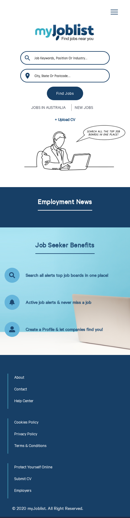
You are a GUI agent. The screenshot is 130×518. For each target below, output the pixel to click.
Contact (20, 389)
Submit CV (22, 478)
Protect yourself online (33, 466)
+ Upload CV (65, 119)
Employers (22, 490)
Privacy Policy (25, 433)
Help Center (24, 400)
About (19, 377)
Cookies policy (26, 422)
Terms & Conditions (30, 445)
